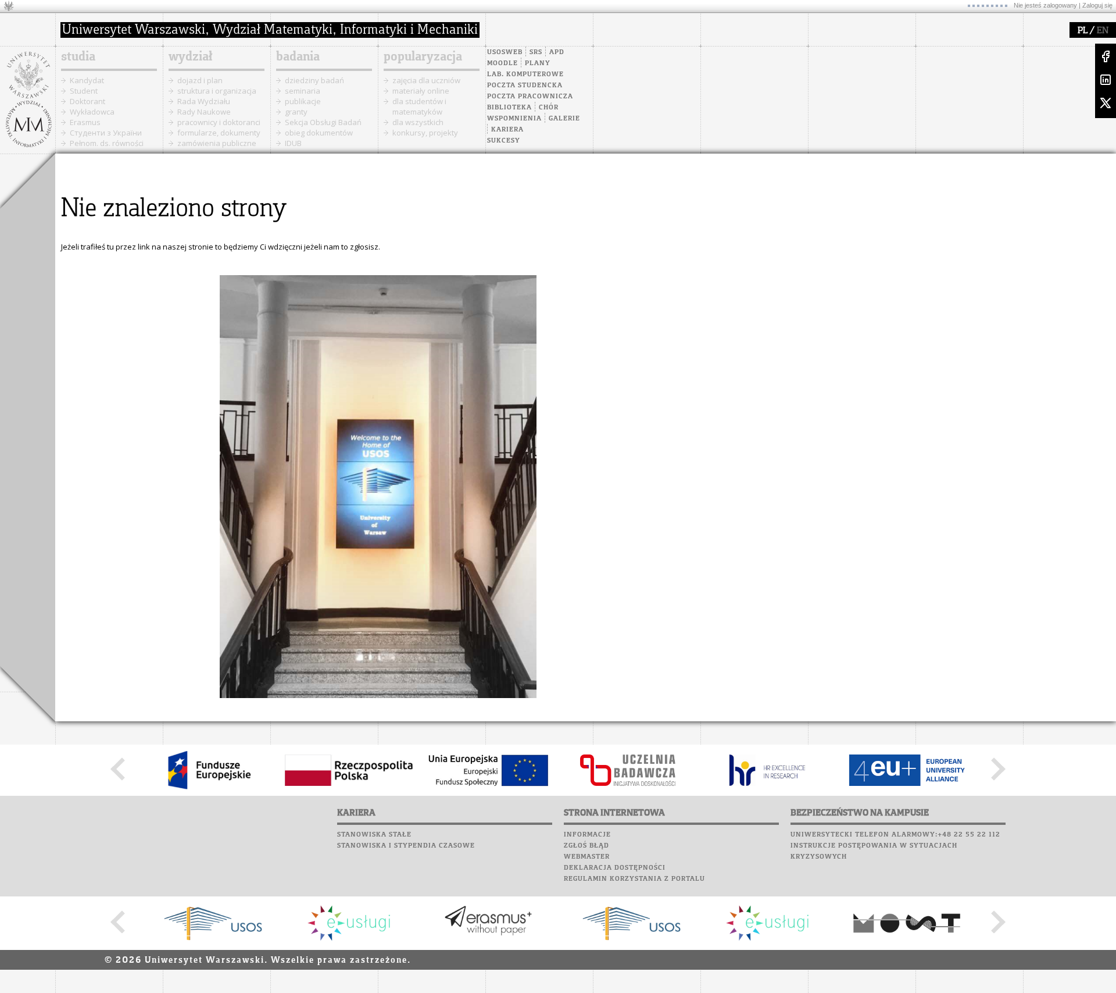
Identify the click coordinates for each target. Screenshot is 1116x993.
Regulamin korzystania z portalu (634, 878)
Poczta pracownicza (530, 96)
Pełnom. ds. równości (107, 143)
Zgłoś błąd (586, 845)
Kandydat (87, 80)
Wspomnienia (514, 118)
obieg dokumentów (319, 132)
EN (1102, 30)
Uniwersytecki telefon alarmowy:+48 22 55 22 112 (895, 834)
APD (556, 52)
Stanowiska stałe (374, 834)
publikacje (303, 101)
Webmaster (587, 856)
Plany (537, 63)
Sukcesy (503, 140)
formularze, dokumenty (218, 132)
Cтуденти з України (106, 132)
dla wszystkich (417, 122)
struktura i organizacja (216, 91)
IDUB (293, 143)
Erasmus (85, 122)
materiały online (420, 91)
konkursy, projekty (425, 132)
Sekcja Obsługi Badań (323, 122)
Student (84, 91)
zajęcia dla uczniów (426, 80)
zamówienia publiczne (216, 143)
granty (296, 111)
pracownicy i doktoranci (218, 122)
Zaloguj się (1097, 5)
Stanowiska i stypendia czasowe (406, 845)
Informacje (587, 834)
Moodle (502, 63)
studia (78, 57)
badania (298, 57)
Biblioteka (509, 107)
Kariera (507, 129)
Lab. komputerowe (525, 74)
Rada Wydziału (203, 101)
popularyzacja (423, 57)
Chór (549, 107)
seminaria (302, 91)
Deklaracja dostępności (615, 867)
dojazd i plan (200, 80)
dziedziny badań (314, 80)
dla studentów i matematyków (419, 106)
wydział (190, 57)
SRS (536, 52)
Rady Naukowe (204, 111)
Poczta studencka (525, 85)
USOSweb (505, 52)
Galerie (564, 118)
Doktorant (87, 101)
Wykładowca (92, 111)
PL (1083, 30)
